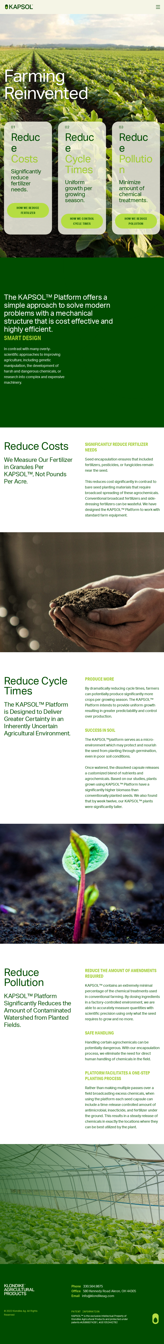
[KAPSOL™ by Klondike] (19, 7)
